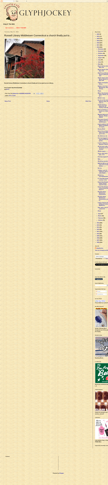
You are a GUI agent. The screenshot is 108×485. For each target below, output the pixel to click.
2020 (98, 38)
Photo (99, 91)
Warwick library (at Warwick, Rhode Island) (103, 116)
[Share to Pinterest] (43, 93)
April (99, 213)
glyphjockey (100, 248)
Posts (98, 291)
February (100, 218)
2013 (98, 227)
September (101, 55)
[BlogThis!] (38, 93)
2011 (98, 231)
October (100, 53)
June (99, 62)
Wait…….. (100, 159)
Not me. (100, 168)
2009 (98, 235)
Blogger (61, 473)
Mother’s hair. (101, 98)
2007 (98, 240)
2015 (98, 222)
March (100, 215)
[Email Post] (34, 93)
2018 (98, 42)
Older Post (88, 101)
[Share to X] (40, 93)
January (100, 220)
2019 (98, 40)
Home (48, 101)
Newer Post (8, 101)
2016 (98, 47)
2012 (98, 229)
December (101, 49)
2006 (98, 242)
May (99, 64)
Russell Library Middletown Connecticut (102, 193)
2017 (98, 45)
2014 (98, 225)
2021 (98, 36)
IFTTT (7, 89)
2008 (98, 238)
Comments (100, 294)
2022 (98, 34)
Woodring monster (103, 161)
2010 (98, 233)
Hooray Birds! (101, 129)
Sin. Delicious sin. (103, 136)
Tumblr (14, 95)
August (100, 57)
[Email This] (37, 93)
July (99, 59)
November (101, 51)
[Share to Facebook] (41, 93)
